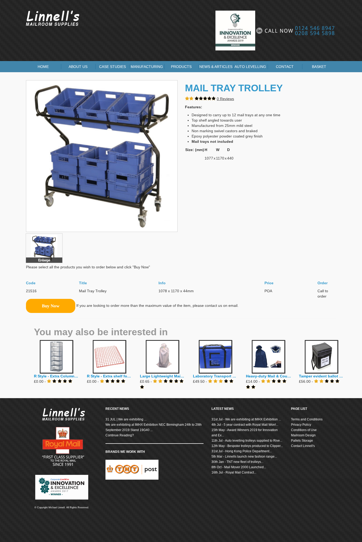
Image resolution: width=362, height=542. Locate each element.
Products (181, 66)
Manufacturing (147, 66)
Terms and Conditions (307, 419)
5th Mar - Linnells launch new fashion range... (244, 456)
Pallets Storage (302, 440)
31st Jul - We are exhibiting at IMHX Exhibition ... (246, 419)
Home (43, 66)
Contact (285, 66)
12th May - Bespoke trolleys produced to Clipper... (247, 446)
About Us (78, 66)
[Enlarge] (44, 248)
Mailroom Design (303, 435)
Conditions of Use (304, 430)
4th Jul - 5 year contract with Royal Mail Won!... (244, 425)
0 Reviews (225, 99)
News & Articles (215, 66)
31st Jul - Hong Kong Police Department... (241, 451)
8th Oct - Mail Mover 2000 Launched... (238, 467)
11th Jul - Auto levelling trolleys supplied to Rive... (246, 440)
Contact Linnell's (303, 446)
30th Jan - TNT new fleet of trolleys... (237, 462)
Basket (319, 66)
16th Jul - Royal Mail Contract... (233, 472)
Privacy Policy (301, 425)
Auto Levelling (250, 66)
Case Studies (112, 66)
